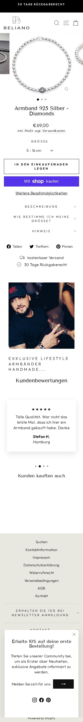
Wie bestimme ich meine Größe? (41, 219)
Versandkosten (53, 131)
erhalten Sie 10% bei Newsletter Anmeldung (40, 613)
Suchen (41, 542)
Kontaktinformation (41, 550)
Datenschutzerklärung (41, 565)
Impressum (41, 557)
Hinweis (41, 231)
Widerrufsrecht (41, 572)
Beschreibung (41, 206)
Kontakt (41, 596)
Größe (39, 141)
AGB (41, 588)
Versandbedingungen (41, 580)
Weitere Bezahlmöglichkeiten (41, 192)
